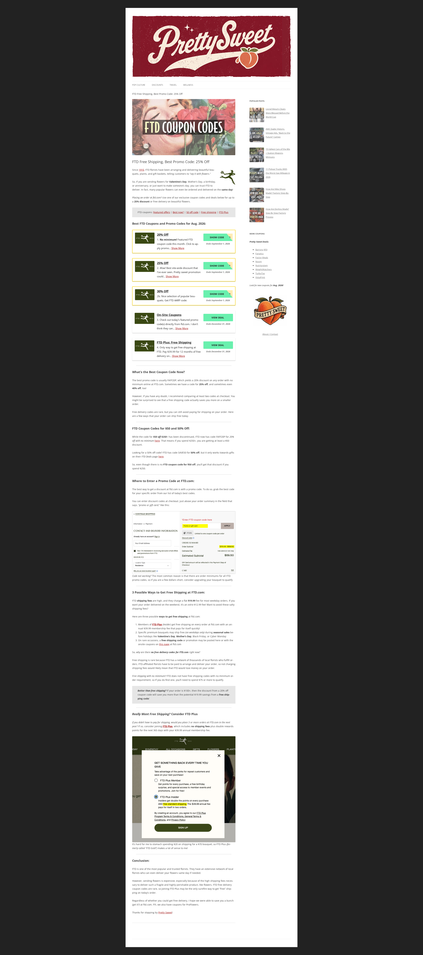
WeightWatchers (263, 269)
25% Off (162, 263)
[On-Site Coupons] (144, 318)
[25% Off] (144, 266)
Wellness (188, 85)
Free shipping (208, 212)
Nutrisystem (261, 265)
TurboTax (260, 273)
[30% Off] (144, 294)
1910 (141, 169)
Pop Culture (138, 85)
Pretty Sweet (165, 912)
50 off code (192, 212)
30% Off (162, 291)
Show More (177, 248)
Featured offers (161, 212)
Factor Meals (261, 257)
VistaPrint (260, 277)
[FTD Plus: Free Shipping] (144, 345)
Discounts (157, 85)
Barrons (259, 249)
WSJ (265, 249)
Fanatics (259, 253)
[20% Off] (144, 238)
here (157, 440)
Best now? (178, 212)
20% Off (162, 234)
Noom (258, 261)
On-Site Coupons (169, 314)
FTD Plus (223, 212)
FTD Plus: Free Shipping (174, 342)
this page (164, 644)
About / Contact (270, 334)
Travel (173, 85)
